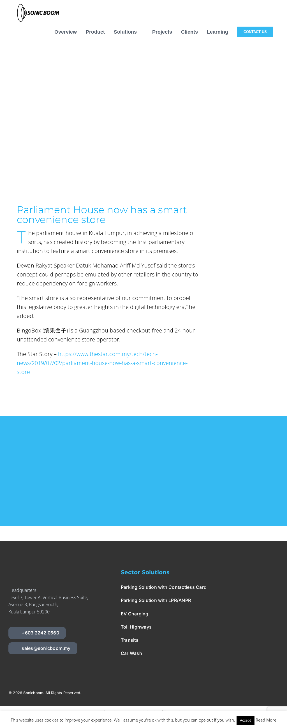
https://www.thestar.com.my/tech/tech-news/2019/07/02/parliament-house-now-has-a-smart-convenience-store (102, 363)
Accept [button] (245, 720)
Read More (266, 720)
